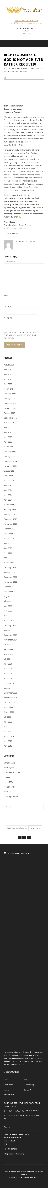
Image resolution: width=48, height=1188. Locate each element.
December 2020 (10, 693)
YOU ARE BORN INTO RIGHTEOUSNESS (18, 1115)
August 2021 (9, 654)
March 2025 (9, 446)
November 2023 (10, 524)
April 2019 (8, 746)
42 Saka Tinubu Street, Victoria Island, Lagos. (26, 23)
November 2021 (10, 640)
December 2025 (10, 403)
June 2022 (8, 606)
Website (8, 318)
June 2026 (8, 374)
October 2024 (9, 471)
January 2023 (9, 572)
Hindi (6, 782)
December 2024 (10, 461)
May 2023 (8, 553)
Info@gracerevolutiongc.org (15, 228)
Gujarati (7, 777)
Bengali (7, 763)
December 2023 (10, 519)
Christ (38, 207)
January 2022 (9, 630)
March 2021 (9, 678)
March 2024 (9, 504)
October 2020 (9, 702)
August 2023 (9, 538)
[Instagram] (44, 43)
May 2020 (8, 726)
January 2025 (9, 456)
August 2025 (9, 422)
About (26, 1079)
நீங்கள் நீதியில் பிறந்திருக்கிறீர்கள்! (15, 1111)
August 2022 (9, 596)
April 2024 (8, 500)
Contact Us (28, 1090)
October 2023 (9, 528)
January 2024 (9, 514)
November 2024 (10, 466)
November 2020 (10, 697)
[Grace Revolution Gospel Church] (24, 9)
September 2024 (11, 475)
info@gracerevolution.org (14, 1154)
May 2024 (8, 495)
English (7, 767)
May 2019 (8, 741)
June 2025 (8, 432)
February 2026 (10, 393)
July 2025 (7, 427)
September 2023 (11, 533)
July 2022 (7, 601)
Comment (9, 261)
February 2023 (10, 567)
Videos (6, 1090)
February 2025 (10, 451)
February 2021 (10, 683)
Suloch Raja (21, 68)
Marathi (7, 787)
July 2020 (7, 717)
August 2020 (9, 712)
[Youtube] (29, 836)
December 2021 (10, 635)
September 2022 (11, 591)
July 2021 (7, 659)
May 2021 (8, 668)
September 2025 (11, 418)
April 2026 (8, 384)
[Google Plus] (24, 836)
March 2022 (9, 620)
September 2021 (11, 649)
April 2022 (8, 615)
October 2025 (9, 413)
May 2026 (8, 379)
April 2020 (8, 731)
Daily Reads (8, 1084)
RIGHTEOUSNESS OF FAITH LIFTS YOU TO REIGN (22, 1103)
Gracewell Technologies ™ (29, 1177)
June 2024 (8, 490)
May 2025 (8, 437)
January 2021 (9, 688)
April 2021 (8, 673)
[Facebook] (41, 43)
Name (7, 295)
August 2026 (9, 365)
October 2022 (9, 586)
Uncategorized (10, 796)
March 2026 (9, 389)
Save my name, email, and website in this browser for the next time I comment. (22, 335)
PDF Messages (29, 1084)
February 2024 (10, 509)
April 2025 (8, 442)
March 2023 (9, 562)
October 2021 (9, 644)
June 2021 (8, 664)
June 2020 (8, 722)
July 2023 (7, 543)
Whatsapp (27, 33)
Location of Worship (26, 20)
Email (7, 306)
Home (6, 1079)
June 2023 (8, 548)
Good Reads (12, 233)
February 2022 (10, 625)
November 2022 (10, 582)
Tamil (6, 791)
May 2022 (8, 611)
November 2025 (10, 408)
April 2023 (8, 557)
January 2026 (9, 398)
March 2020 (9, 736)
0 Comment (23, 71)
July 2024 (7, 485)
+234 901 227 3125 (11, 1149)
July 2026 (7, 369)
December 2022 (10, 577)
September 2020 (11, 707)
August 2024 (9, 480)
